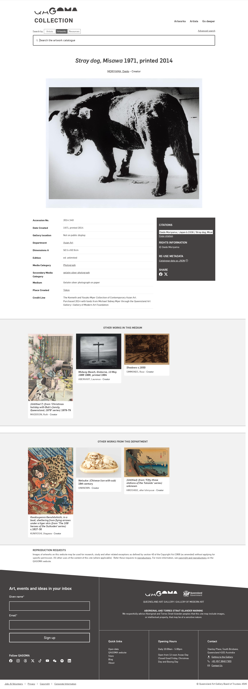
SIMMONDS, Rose (135, 371)
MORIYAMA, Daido (118, 71)
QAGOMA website (117, 652)
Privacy (31, 683)
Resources (74, 31)
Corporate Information (65, 683)
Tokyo (66, 290)
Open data (113, 648)
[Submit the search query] (34, 40)
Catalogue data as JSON (172, 260)
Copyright (45, 683)
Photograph (69, 265)
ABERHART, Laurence (89, 379)
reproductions (144, 557)
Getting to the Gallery (222, 656)
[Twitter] (166, 274)
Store (111, 655)
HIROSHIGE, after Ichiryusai (140, 490)
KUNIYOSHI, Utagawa (41, 533)
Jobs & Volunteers (14, 683)
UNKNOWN (84, 487)
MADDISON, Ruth (39, 414)
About (111, 662)
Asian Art (68, 242)
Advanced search (206, 30)
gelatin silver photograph (76, 272)
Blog (110, 659)
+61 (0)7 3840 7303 (221, 661)
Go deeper (208, 21)
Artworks (180, 21)
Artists (194, 21)
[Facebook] (160, 274)
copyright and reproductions (192, 557)
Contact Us (217, 665)
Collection (53, 20)
